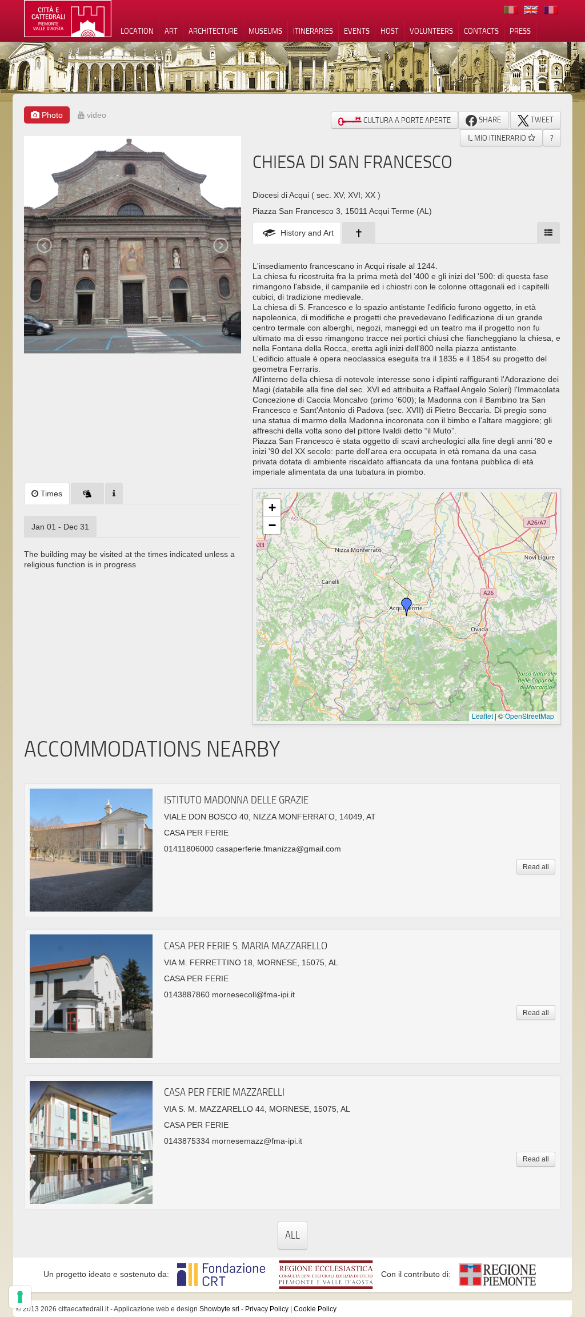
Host (389, 31)
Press (520, 31)
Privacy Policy (267, 1309)
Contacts (481, 31)
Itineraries (313, 31)
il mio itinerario (497, 138)
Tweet (541, 119)
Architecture (213, 31)
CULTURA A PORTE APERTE (406, 120)
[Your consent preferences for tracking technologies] (20, 1297)
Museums (265, 31)
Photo (51, 115)
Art (171, 31)
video (95, 115)
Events (357, 31)
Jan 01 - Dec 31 (60, 526)
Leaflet (482, 716)
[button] (407, 607)
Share (489, 119)
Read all (536, 867)
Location (137, 31)
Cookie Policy (315, 1309)
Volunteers (431, 31)
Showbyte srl (219, 1309)
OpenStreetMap (529, 716)
